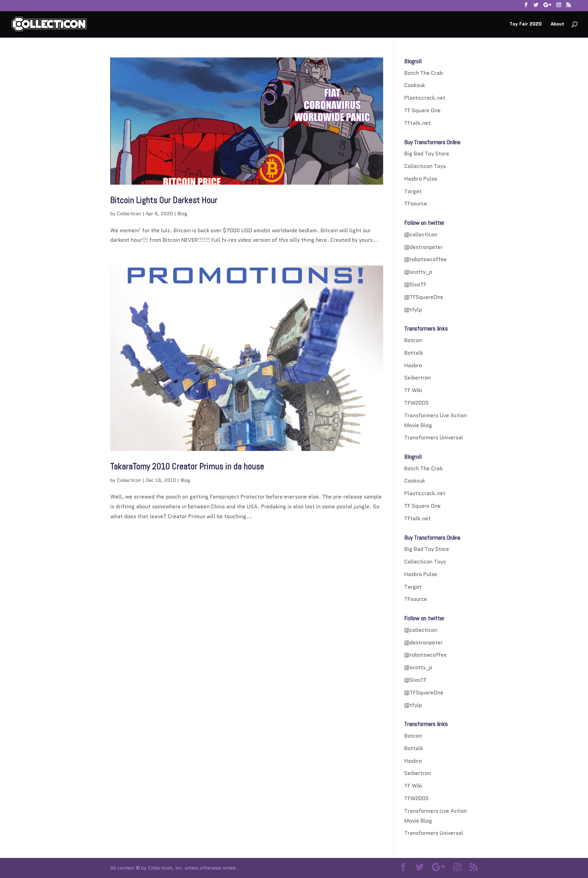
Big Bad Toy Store (426, 153)
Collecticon (129, 213)
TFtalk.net (417, 123)
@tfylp (413, 310)
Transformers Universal (433, 437)
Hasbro (413, 365)
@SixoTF (415, 284)
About (557, 24)
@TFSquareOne (423, 297)
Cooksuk (414, 85)
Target (413, 191)
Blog (182, 213)
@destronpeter (423, 247)
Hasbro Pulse (420, 179)
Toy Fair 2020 (525, 24)
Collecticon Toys (425, 166)
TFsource (415, 203)
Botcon (413, 340)
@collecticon (420, 234)
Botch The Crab (423, 73)
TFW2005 (416, 403)
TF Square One (422, 110)
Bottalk (413, 353)
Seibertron (417, 378)
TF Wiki (413, 390)
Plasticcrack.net (424, 98)
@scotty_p (418, 272)
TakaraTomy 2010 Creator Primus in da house (187, 466)
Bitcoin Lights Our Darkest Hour (163, 200)
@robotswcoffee (425, 259)
